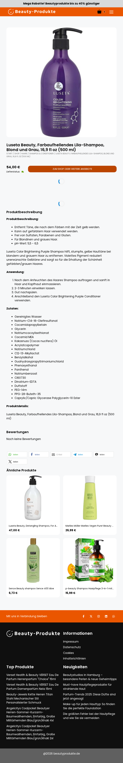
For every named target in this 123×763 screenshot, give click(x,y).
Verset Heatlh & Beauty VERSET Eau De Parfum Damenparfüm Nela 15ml (32, 687)
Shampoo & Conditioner (41, 153)
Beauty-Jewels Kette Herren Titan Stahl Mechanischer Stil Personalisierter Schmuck (29, 698)
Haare (24, 153)
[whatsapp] (114, 616)
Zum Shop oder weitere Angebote (72, 169)
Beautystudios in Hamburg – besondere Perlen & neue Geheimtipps (90, 677)
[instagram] (99, 616)
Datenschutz (72, 647)
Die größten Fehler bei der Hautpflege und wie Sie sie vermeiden (89, 716)
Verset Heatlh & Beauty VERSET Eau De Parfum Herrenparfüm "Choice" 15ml (32, 677)
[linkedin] (106, 616)
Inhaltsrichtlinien (74, 658)
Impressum (71, 642)
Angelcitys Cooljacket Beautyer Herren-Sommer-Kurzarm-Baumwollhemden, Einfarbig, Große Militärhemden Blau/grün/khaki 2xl (30, 732)
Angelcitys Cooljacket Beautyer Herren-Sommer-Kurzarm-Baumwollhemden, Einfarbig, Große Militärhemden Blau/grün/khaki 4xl (30, 714)
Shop (16, 153)
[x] (91, 616)
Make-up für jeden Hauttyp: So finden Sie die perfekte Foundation (89, 706)
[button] (17, 454)
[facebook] (83, 616)
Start (9, 153)
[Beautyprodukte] (31, 11)
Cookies (68, 653)
